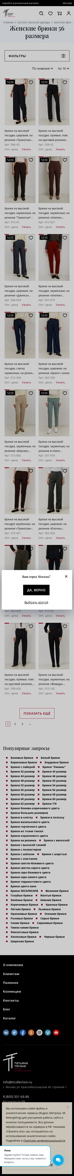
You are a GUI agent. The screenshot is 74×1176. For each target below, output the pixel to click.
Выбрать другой (36, 602)
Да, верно (36, 590)
